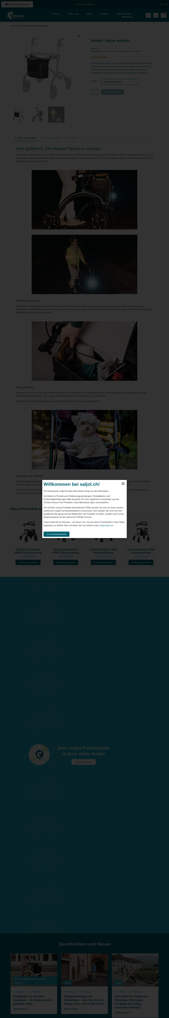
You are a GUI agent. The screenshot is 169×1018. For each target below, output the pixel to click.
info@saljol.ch (106, 525)
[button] (123, 484)
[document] (84, 509)
